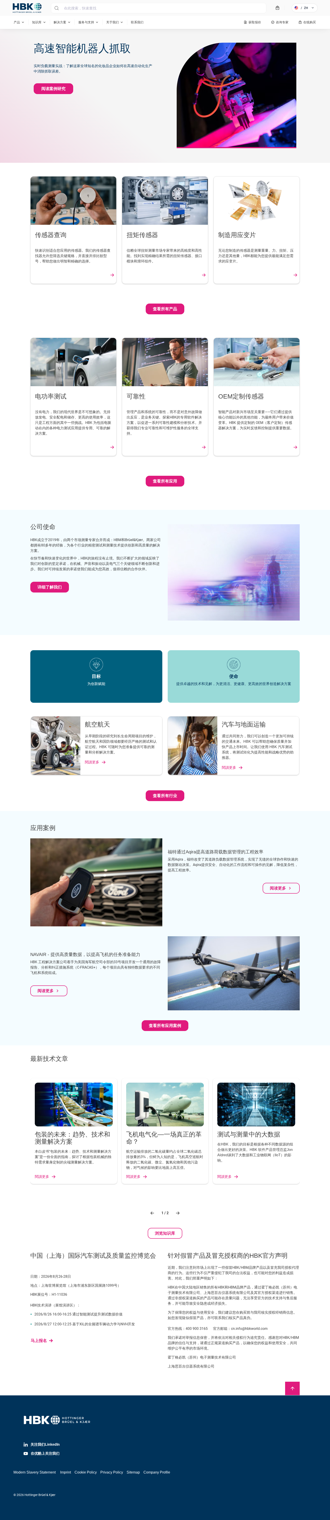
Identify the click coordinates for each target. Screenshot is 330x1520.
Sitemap (133, 1472)
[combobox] (158, 8)
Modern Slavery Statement (34, 1472)
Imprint (65, 1472)
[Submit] (56, 8)
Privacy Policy (111, 1472)
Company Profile (156, 1472)
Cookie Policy (86, 1472)
